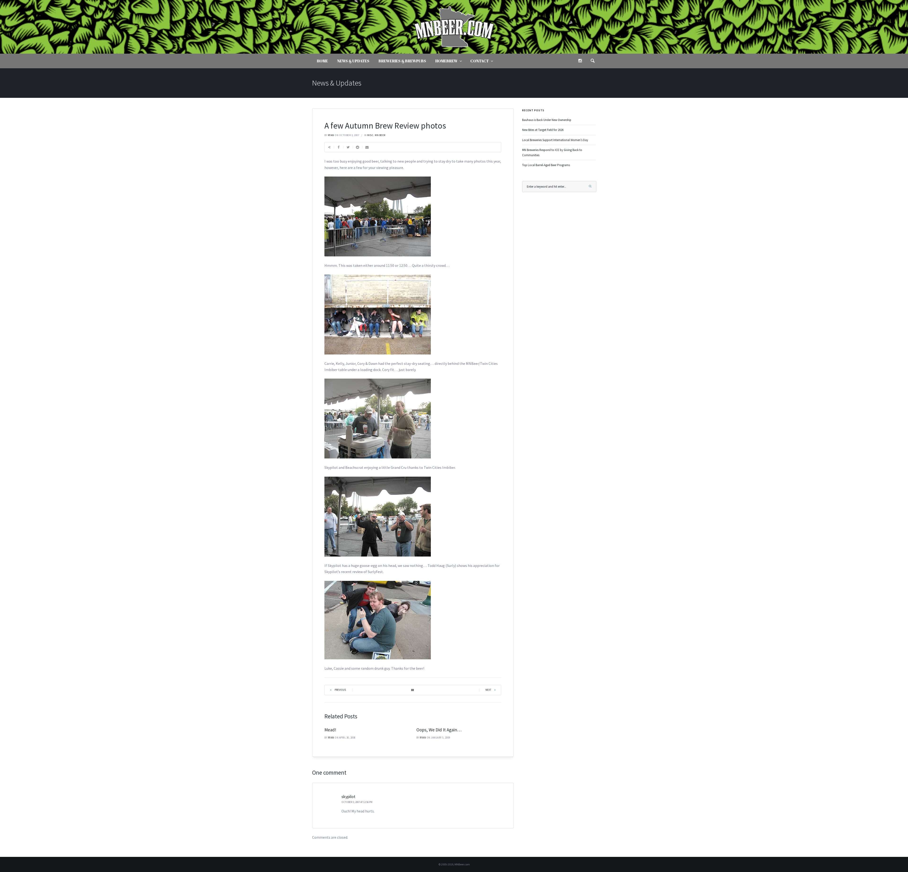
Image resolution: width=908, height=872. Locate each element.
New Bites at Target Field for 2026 (542, 130)
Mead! (330, 730)
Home (322, 61)
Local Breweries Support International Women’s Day (555, 140)
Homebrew (446, 61)
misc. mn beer (376, 135)
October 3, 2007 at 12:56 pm (356, 802)
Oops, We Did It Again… (439, 730)
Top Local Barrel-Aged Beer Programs (546, 165)
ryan (331, 135)
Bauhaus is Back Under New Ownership (546, 120)
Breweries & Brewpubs (402, 61)
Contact (479, 61)
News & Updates (353, 61)
